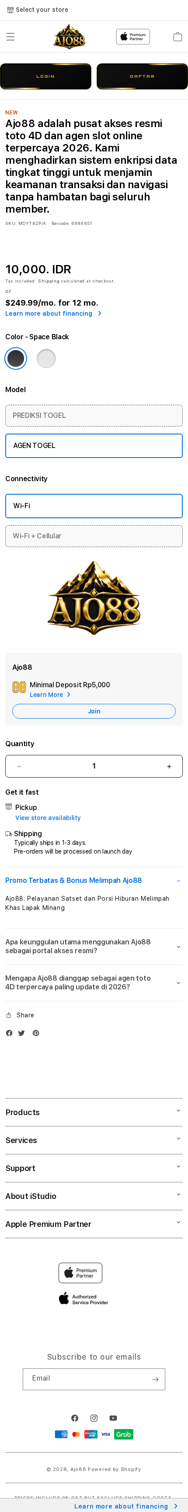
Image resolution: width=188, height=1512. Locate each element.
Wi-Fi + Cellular (37, 536)
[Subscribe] (155, 1379)
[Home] (69, 36)
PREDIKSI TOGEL (39, 415)
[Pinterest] (38, 1035)
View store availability (48, 817)
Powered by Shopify (114, 1469)
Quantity (19, 744)
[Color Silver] (46, 358)
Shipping (49, 280)
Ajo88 (78, 1469)
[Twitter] (23, 1035)
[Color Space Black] (15, 358)
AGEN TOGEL (34, 445)
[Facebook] (11, 1035)
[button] (10, 36)
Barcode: (61, 223)
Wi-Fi (21, 506)
